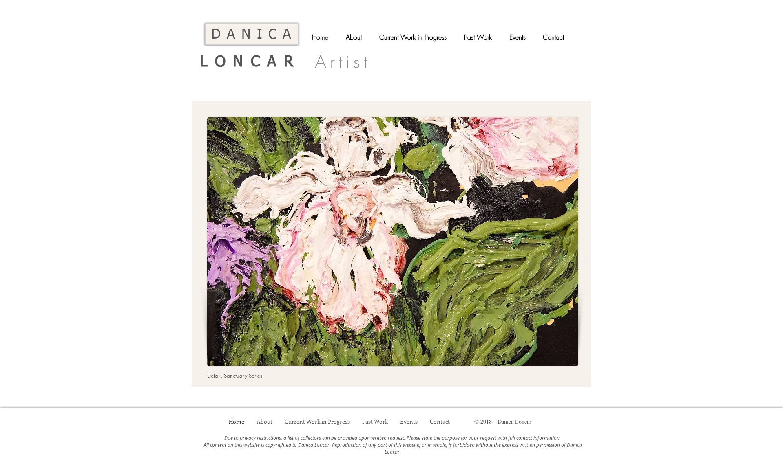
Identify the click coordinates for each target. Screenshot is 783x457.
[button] (415, 37)
